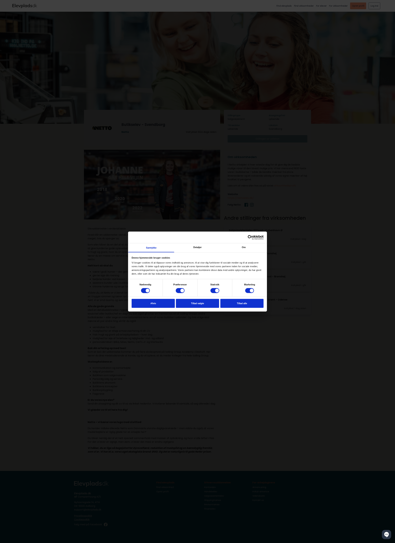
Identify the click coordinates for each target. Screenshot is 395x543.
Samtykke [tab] (151, 247)
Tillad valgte (197, 303)
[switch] (180, 290)
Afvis (153, 303)
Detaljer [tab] (197, 247)
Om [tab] (244, 247)
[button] (386, 534)
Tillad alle (242, 303)
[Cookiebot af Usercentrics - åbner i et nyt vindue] (250, 237)
